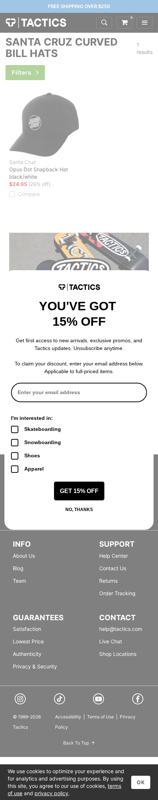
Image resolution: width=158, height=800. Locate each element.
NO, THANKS (79, 509)
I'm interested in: (32, 418)
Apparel (34, 469)
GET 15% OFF (79, 491)
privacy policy (51, 793)
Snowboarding (42, 442)
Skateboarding (42, 429)
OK (141, 782)
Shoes (32, 455)
